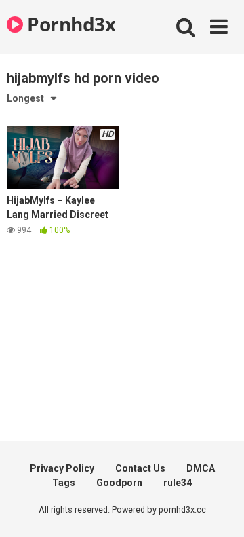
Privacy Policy (62, 468)
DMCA (200, 468)
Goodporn (119, 482)
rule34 (177, 482)
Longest (25, 98)
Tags (63, 482)
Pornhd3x (69, 24)
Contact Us (140, 468)
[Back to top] (219, 509)
